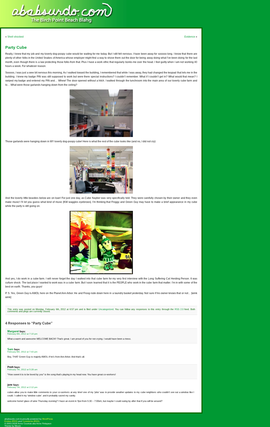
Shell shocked (15, 36)
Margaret (13, 331)
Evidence (189, 36)
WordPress (47, 419)
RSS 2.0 (179, 309)
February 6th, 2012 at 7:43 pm (22, 352)
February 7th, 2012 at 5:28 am (22, 369)
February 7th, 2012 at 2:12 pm (22, 387)
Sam (10, 349)
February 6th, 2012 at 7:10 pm (22, 334)
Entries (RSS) (11, 421)
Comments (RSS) (31, 421)
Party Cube (16, 47)
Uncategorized (106, 309)
